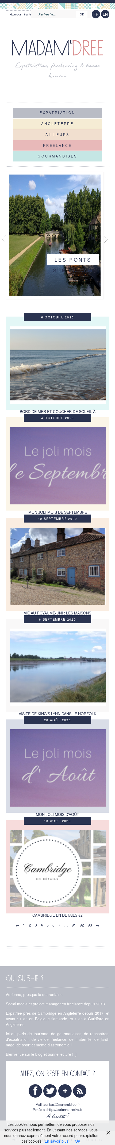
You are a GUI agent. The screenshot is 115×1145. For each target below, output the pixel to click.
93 (90, 925)
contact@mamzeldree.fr (62, 1104)
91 (74, 925)
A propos (16, 14)
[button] (3, 238)
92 (82, 925)
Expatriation (57, 112)
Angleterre (57, 123)
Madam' (57, 48)
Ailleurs (57, 134)
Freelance (57, 145)
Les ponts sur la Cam (73, 265)
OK (77, 1141)
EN (105, 14)
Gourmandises (57, 156)
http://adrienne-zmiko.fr (64, 1109)
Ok (82, 14)
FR (95, 14)
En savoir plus (56, 1141)
